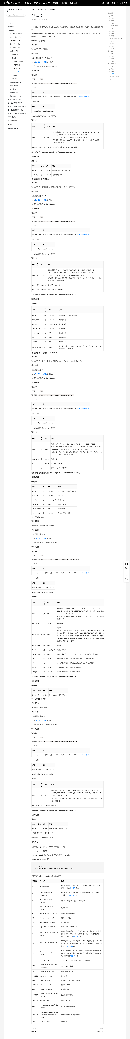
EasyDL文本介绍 (15, 40)
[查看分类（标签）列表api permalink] (30, 353)
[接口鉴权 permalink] (30, 53)
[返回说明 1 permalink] (30, 299)
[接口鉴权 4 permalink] (30, 711)
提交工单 (72, 888)
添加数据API (111, 51)
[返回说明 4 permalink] (30, 814)
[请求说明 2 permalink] (30, 382)
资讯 (107, 3)
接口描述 (111, 16)
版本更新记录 (12, 120)
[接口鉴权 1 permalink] (30, 191)
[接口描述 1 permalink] (30, 182)
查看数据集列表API (113, 25)
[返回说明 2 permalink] (30, 477)
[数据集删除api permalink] (30, 699)
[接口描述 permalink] (30, 44)
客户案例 (64, 3)
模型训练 (100, 1031)
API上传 (16, 72)
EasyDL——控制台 (41, 62)
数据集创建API (112, 13)
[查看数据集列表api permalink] (30, 179)
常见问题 (11, 124)
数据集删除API (112, 63)
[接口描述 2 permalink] (30, 356)
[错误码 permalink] (30, 842)
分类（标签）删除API (114, 76)
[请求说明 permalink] (30, 70)
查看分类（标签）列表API (115, 38)
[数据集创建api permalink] (30, 41)
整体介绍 (15, 54)
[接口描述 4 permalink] (30, 703)
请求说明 (111, 21)
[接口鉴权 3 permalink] (30, 529)
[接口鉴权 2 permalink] (30, 365)
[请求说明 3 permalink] (30, 546)
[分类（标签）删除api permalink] (30, 833)
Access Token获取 (83, 96)
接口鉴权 (111, 18)
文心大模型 (46, 3)
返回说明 (111, 23)
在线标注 (17, 65)
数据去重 (17, 68)
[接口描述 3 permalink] (30, 521)
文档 (113, 3)
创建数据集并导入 (20, 61)
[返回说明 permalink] (30, 156)
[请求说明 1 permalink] (30, 208)
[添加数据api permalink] (30, 517)
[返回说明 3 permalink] (30, 681)
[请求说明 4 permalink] (30, 728)
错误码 (110, 79)
